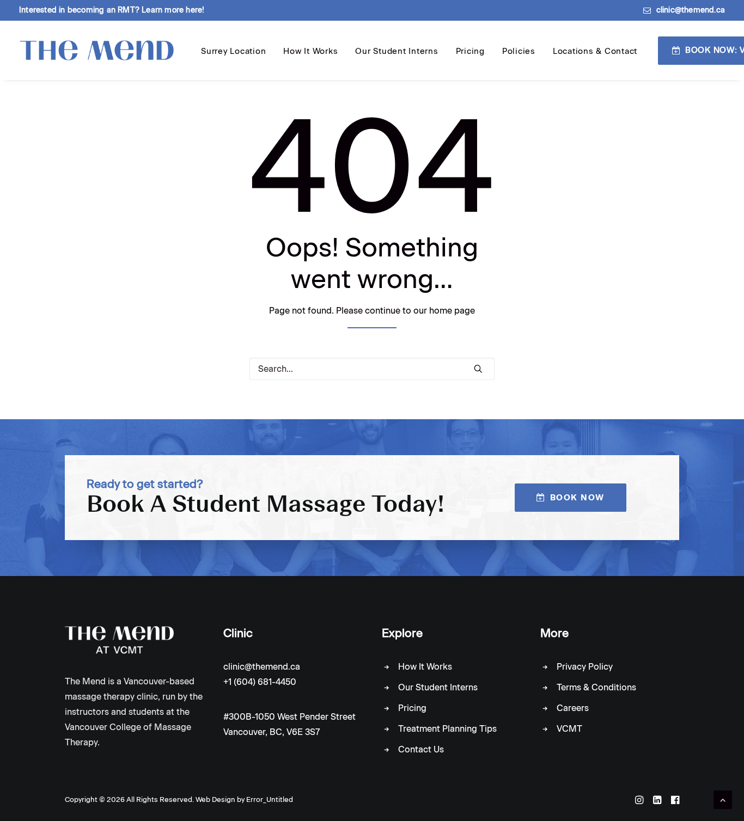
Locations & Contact (595, 51)
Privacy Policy (585, 666)
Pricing (470, 51)
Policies (518, 51)
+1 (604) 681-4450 (259, 682)
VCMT (569, 729)
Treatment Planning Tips (447, 729)
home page (452, 310)
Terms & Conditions (596, 687)
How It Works (310, 51)
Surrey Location (233, 51)
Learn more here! (173, 10)
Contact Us (421, 749)
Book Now (577, 498)
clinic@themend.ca (690, 10)
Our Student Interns (396, 51)
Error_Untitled (269, 799)
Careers (573, 708)
